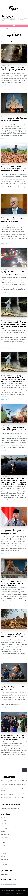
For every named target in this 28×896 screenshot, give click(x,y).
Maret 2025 (3, 823)
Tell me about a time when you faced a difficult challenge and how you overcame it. (14, 429)
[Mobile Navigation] (14, 26)
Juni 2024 (3, 848)
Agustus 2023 (4, 865)
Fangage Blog (5, 65)
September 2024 (5, 840)
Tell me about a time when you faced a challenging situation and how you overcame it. (13, 793)
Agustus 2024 (4, 842)
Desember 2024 (5, 831)
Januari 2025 (4, 829)
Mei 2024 (3, 851)
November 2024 (5, 834)
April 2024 (3, 853)
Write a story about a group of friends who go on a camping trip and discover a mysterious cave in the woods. (13, 169)
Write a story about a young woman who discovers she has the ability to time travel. (13, 583)
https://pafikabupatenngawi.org (8, 884)
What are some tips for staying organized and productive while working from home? (12, 531)
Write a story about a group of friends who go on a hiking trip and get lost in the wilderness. (14, 118)
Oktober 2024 (4, 837)
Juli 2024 (3, 845)
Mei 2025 (3, 817)
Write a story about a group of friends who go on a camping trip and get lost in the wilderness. (13, 634)
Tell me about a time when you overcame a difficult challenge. (13, 785)
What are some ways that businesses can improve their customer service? (13, 798)
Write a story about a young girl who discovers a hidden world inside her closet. (12, 687)
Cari (2, 767)
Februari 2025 (4, 826)
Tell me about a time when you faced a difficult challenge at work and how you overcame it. (13, 219)
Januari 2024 (4, 862)
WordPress (19, 893)
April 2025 (3, 820)
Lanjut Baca (4, 88)
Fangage (7, 16)
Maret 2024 (3, 856)
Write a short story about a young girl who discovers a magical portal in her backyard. (14, 781)
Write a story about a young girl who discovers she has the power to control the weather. (13, 69)
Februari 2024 (4, 859)
